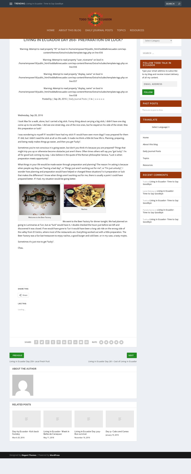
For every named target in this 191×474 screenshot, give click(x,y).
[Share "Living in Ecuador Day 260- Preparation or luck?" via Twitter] (42, 342)
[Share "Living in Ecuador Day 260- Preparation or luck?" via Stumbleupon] (75, 342)
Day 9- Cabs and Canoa (117, 431)
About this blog (70, 30)
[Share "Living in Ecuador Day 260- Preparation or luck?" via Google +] (47, 342)
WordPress (55, 455)
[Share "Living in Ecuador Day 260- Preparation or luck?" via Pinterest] (58, 342)
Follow (148, 92)
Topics (121, 30)
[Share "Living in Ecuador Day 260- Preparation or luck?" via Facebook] (36, 342)
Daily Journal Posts (99, 30)
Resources (137, 30)
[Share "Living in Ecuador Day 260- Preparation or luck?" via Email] (81, 342)
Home (51, 30)
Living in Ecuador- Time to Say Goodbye (44, 3)
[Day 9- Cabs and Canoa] (120, 419)
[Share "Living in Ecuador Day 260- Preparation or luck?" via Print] (86, 342)
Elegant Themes (29, 455)
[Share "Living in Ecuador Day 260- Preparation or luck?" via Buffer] (70, 342)
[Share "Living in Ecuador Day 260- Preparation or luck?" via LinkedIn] (64, 342)
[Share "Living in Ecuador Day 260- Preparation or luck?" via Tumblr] (53, 342)
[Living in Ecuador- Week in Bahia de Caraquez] (57, 419)
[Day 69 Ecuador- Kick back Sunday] (26, 419)
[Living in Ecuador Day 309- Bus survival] (89, 419)
